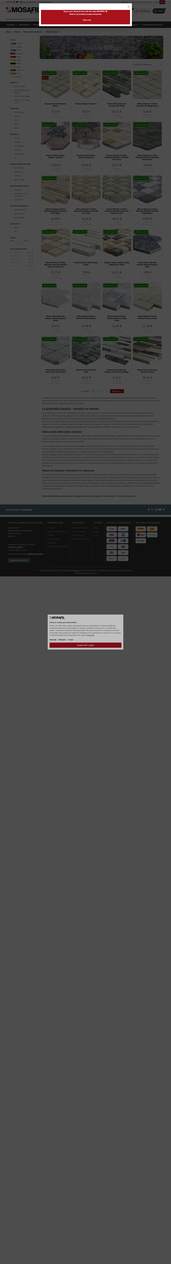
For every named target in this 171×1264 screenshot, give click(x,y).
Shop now (87, 20)
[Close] (128, 6)
